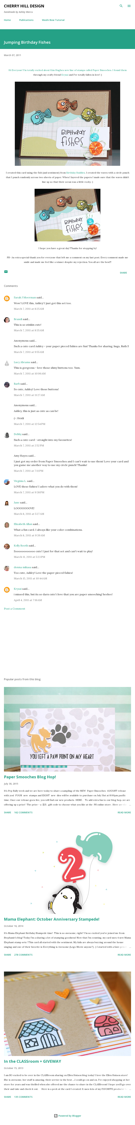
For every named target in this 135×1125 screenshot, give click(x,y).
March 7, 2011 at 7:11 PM (28, 470)
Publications (26, 20)
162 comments (23, 812)
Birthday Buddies (75, 172)
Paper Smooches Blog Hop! (30, 776)
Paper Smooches (102, 70)
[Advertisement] (67, 644)
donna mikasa (22, 567)
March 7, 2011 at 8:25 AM (29, 308)
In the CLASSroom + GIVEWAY (32, 1061)
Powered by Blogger (69, 1115)
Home (7, 20)
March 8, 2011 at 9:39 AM (29, 535)
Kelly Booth (21, 545)
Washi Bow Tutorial (53, 20)
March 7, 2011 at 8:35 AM (29, 330)
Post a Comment (14, 608)
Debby (18, 434)
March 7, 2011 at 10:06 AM (30, 373)
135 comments (23, 1096)
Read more (124, 812)
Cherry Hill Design (24, 6)
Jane (16, 502)
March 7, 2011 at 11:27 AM (29, 395)
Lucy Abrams (22, 362)
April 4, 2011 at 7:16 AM (28, 600)
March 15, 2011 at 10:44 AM (30, 578)
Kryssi (64, 74)
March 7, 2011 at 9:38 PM (29, 492)
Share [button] (123, 272)
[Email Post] (6, 272)
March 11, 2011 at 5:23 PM (29, 556)
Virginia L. (20, 481)
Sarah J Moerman (25, 297)
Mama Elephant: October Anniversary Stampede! (51, 919)
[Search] (121, 6)
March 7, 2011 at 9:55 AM (29, 352)
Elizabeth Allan (23, 524)
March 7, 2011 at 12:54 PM (29, 424)
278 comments (23, 954)
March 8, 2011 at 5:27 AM (29, 513)
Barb (17, 383)
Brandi (18, 319)
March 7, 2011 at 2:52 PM (29, 445)
